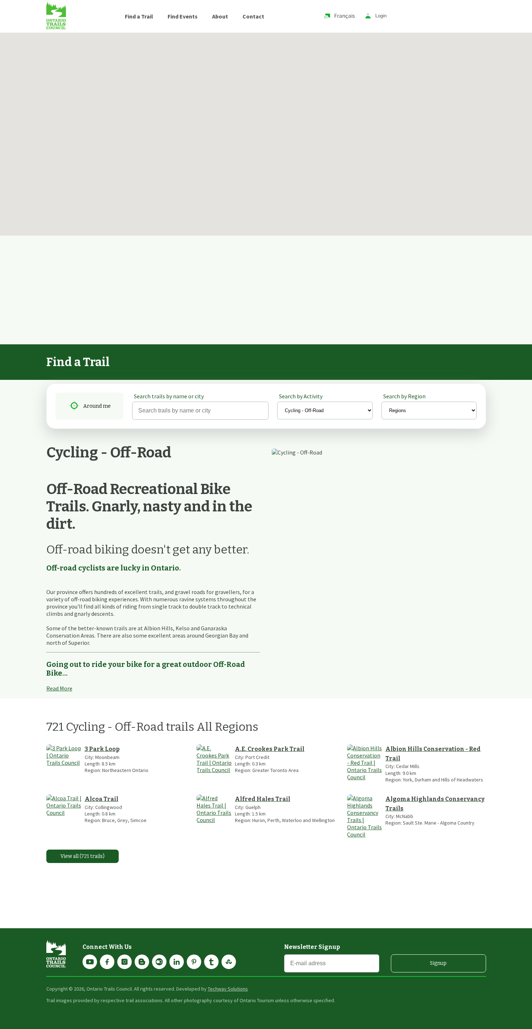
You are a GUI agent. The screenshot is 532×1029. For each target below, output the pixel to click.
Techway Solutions (228, 989)
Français (344, 15)
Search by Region (404, 396)
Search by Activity (300, 396)
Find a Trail (139, 16)
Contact (253, 16)
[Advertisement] (266, 290)
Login (381, 16)
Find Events (183, 16)
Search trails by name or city (169, 396)
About (220, 16)
